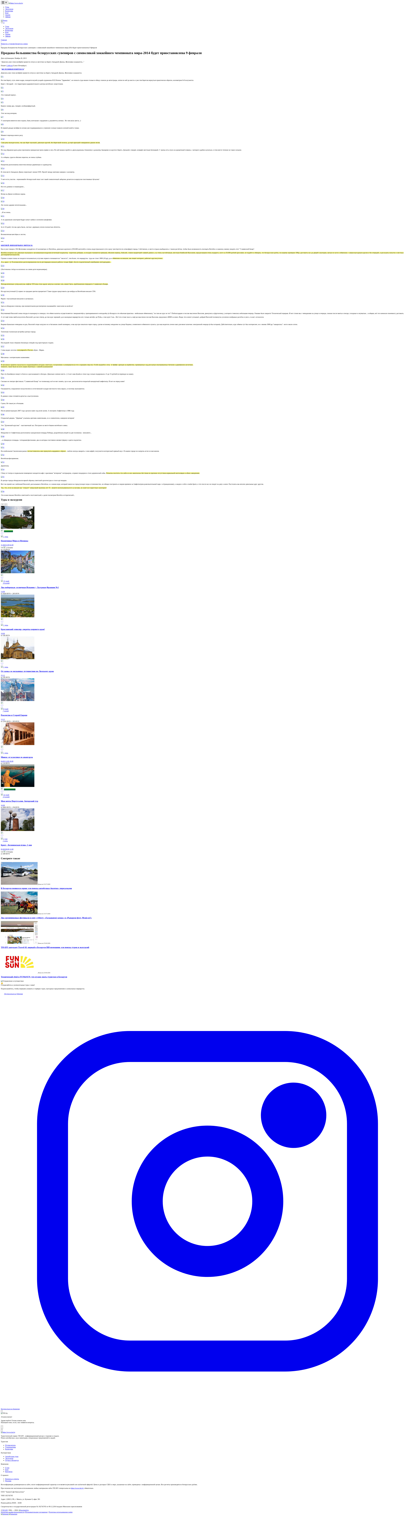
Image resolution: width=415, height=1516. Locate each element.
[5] (2, 102)
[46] (2, 414)
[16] (2, 183)
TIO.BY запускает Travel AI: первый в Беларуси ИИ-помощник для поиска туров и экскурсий (45, 947)
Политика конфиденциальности (13, 1512)
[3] (2, 91)
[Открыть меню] (4, 2)
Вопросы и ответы (12, 1479)
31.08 (3, 545)
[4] (2, 99)
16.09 (3, 805)
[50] (2, 444)
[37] (2, 346)
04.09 (3, 761)
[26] (2, 273)
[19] (2, 201)
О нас (7, 1468)
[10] (2, 139)
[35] (2, 335)
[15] (2, 176)
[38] (2, 354)
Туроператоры (10, 1447)
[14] (2, 168)
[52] (2, 455)
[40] (2, 370)
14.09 (3, 592)
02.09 (11, 545)
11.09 (7, 761)
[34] (2, 328)
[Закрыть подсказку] (2, 1411)
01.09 (7, 545)
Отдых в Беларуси (12, 1460)
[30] (2, 295)
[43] (2, 392)
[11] (2, 146)
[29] (2, 288)
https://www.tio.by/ (77, 1488)
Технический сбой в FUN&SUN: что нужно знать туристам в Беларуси (34, 977)
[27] (2, 277)
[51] (2, 447)
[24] (2, 238)
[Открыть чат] (2, 1427)
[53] (2, 462)
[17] (2, 190)
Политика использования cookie (61, 1512)
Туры (7, 7)
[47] (2, 422)
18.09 (11, 761)
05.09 (3, 849)
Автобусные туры (11, 1456)
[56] (2, 491)
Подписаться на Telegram (13, 994)
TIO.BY (5, 1510)
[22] (2, 223)
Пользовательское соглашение (36, 1512)
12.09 (11, 849)
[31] (2, 302)
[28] (2, 280)
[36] (2, 339)
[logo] (16, 3)
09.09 (7, 849)
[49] (2, 436)
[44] (2, 400)
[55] (2, 477)
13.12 (3, 719)
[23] (2, 231)
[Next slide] (5, 504)
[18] (2, 198)
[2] (2, 88)
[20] (2, 209)
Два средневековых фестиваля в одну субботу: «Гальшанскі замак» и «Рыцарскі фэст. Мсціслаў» (46, 918)
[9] (2, 132)
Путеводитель (10, 1445)
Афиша (7, 17)
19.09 (3, 633)
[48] (2, 429)
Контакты (8, 1472)
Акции (7, 15)
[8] (2, 124)
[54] (2, 469)
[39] (2, 361)
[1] (2, 76)
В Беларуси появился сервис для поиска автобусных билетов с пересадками (36, 888)
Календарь (9, 11)
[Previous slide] (2, 504)
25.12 (3, 675)
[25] (2, 266)
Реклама (8, 1481)
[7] (2, 117)
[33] (2, 321)
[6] (2, 110)
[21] (2, 216)
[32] (2, 310)
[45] (2, 407)
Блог (7, 13)
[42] (2, 385)
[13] (2, 161)
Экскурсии (9, 9)
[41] (2, 378)
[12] (2, 154)
